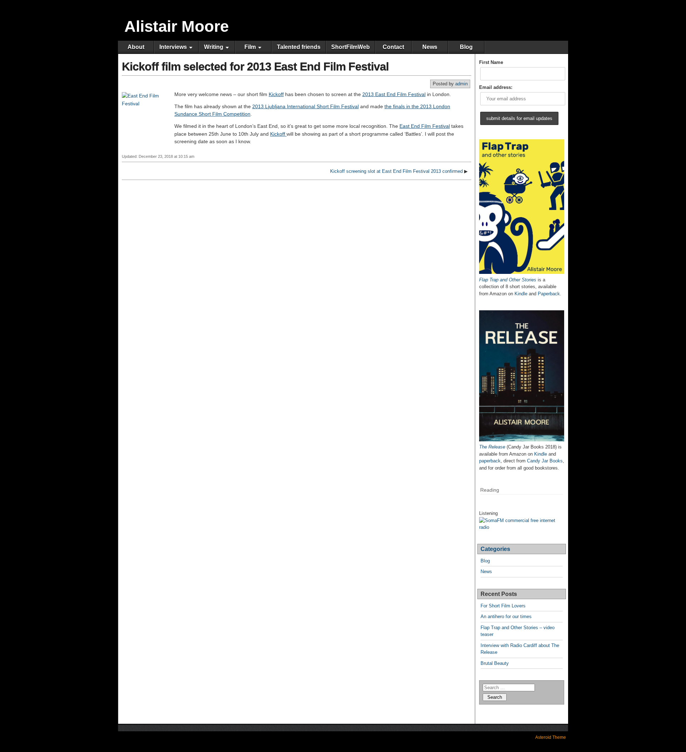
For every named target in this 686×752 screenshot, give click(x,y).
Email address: (495, 87)
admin (461, 83)
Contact (393, 47)
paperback (490, 460)
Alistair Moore (176, 26)
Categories (495, 549)
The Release (492, 447)
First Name (491, 62)
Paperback (549, 293)
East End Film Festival (424, 126)
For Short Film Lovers (503, 605)
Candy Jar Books (545, 460)
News (429, 47)
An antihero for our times (506, 616)
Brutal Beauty (495, 663)
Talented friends (298, 47)
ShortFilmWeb (350, 47)
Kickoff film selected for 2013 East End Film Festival (255, 66)
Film (250, 47)
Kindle (520, 293)
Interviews (173, 47)
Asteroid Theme (550, 737)
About (136, 47)
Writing (213, 47)
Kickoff (276, 94)
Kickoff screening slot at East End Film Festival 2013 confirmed (396, 171)
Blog (466, 47)
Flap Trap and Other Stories (507, 279)
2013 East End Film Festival (394, 94)
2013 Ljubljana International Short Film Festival (305, 106)
